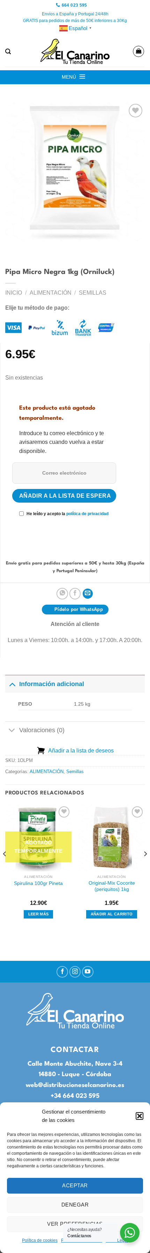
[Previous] (4, 868)
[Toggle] (12, 683)
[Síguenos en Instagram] (75, 972)
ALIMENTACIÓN (51, 293)
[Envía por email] (87, 593)
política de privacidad (87, 513)
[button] (139, 1115)
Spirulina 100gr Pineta (38, 883)
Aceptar (75, 1185)
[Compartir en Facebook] (75, 593)
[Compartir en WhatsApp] (62, 593)
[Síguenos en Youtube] (87, 972)
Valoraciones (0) (42, 730)
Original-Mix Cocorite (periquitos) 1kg (112, 886)
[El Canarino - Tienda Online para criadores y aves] (75, 51)
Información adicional (51, 683)
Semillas (92, 293)
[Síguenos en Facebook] (62, 972)
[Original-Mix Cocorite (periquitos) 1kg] (111, 838)
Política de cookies (40, 1240)
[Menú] (82, 76)
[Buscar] (8, 51)
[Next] (145, 868)
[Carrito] (138, 51)
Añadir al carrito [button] (112, 914)
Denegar (75, 1205)
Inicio (13, 293)
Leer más (38, 914)
